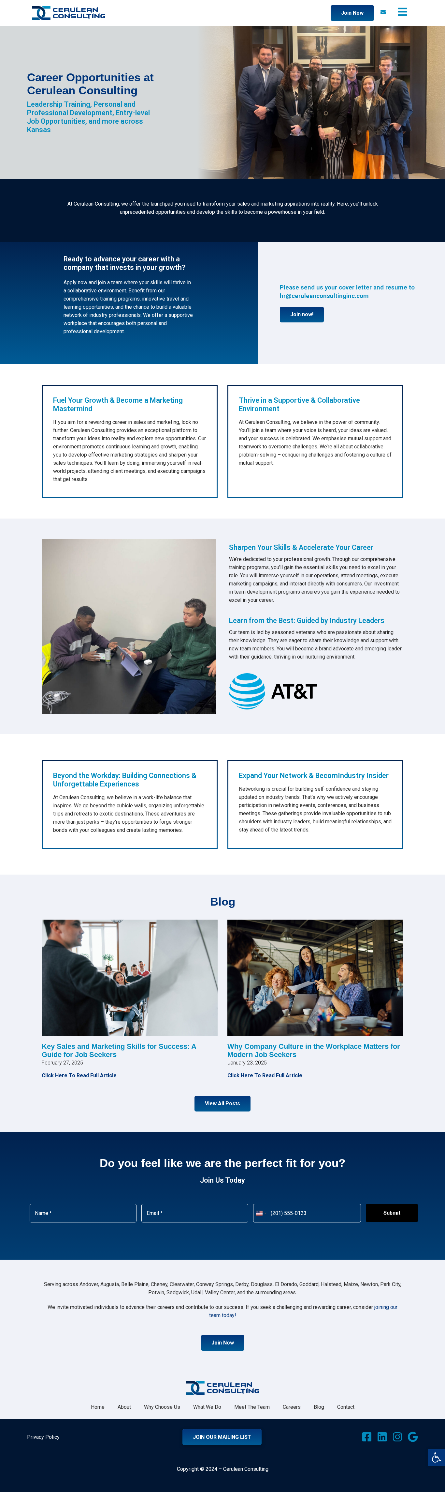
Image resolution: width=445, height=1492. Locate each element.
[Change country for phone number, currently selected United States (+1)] (260, 1213)
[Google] (413, 1437)
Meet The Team (252, 1407)
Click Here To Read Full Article (79, 1075)
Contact (345, 1407)
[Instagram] (397, 1437)
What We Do (207, 1407)
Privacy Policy (43, 1437)
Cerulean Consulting (245, 1469)
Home (98, 1407)
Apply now (75, 282)
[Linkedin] (382, 1437)
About (124, 1407)
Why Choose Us (162, 1407)
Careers (292, 1407)
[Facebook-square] (367, 1437)
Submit (391, 1213)
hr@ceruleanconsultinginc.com (324, 296)
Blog (319, 1407)
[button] (436, 1457)
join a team (110, 282)
